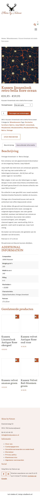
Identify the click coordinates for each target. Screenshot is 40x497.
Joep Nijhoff (20, 125)
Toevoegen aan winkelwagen (19, 113)
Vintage (10, 130)
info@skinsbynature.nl (10, 435)
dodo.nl (14, 494)
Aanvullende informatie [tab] (26, 145)
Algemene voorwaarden (14, 460)
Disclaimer (9, 452)
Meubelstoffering (30, 127)
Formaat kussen (7, 105)
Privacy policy (11, 455)
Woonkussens (12, 38)
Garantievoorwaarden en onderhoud (19, 449)
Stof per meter (11, 137)
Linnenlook (30, 125)
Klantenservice (11, 457)
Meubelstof (5, 127)
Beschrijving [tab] (9, 145)
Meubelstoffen (17, 127)
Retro (3, 130)
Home (3, 38)
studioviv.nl (27, 494)
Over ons (9, 444)
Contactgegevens (12, 446)
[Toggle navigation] (36, 29)
